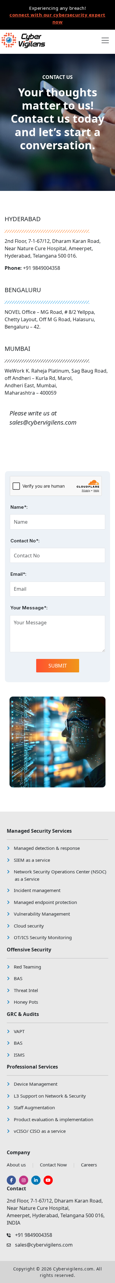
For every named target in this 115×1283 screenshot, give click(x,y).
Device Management (35, 1084)
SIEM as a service (32, 860)
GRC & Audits (23, 1014)
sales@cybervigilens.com (44, 1244)
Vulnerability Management (42, 914)
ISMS (19, 1055)
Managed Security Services (39, 830)
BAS (18, 978)
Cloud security (29, 926)
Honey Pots (26, 1002)
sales (16, 422)
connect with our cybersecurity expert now (57, 18)
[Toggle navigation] (105, 40)
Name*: (19, 507)
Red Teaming (27, 967)
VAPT (19, 1031)
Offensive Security (29, 949)
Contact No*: (25, 541)
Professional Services (32, 1066)
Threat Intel (26, 990)
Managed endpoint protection (45, 902)
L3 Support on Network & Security (50, 1096)
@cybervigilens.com (50, 422)
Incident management (37, 890)
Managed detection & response (47, 848)
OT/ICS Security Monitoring (43, 937)
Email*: (18, 574)
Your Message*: (29, 608)
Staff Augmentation (34, 1107)
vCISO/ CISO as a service (40, 1131)
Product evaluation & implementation (53, 1119)
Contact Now (53, 1165)
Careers (89, 1165)
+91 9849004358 (41, 268)
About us (16, 1165)
